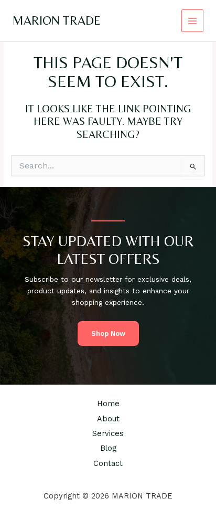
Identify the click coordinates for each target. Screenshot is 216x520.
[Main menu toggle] (192, 20)
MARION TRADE (57, 20)
